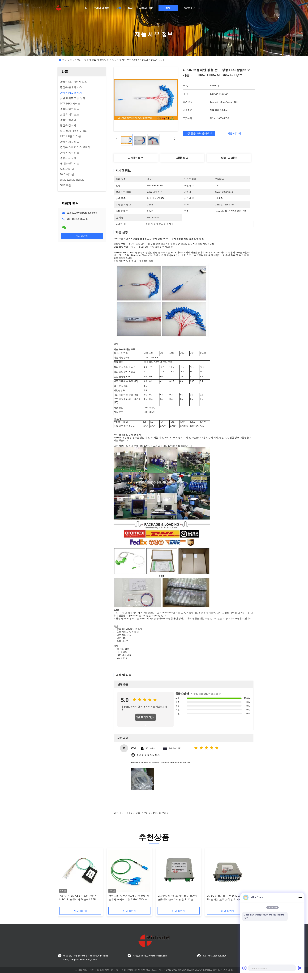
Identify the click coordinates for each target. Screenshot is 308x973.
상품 (118, 8)
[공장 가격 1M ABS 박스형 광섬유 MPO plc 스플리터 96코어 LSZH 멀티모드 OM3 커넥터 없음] (80, 871)
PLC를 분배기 (161, 813)
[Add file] (244, 967)
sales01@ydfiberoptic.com (82, 212)
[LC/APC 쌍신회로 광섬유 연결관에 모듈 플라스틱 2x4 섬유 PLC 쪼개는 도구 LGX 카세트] (179, 871)
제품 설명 (182, 157)
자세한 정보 (135, 157)
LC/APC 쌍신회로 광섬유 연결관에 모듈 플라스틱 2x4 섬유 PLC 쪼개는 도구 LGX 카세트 (178, 898)
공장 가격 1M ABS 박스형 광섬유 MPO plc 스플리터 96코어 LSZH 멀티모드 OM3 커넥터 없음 (79, 898)
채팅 (168, 8)
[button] (63, 878)
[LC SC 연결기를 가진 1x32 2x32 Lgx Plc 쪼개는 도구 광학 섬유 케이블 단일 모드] (228, 871)
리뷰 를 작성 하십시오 (145, 718)
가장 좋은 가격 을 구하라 (199, 133)
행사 (130, 8)
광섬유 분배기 (143, 813)
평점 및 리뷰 (229, 157)
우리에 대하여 (102, 8)
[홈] (62, 8)
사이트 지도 (81, 970)
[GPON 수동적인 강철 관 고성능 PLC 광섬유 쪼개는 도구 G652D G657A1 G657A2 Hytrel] (146, 99)
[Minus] (300, 897)
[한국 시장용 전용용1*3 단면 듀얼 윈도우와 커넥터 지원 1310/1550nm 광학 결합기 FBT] (129, 871)
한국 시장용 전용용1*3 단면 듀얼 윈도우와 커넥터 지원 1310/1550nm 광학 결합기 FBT (129, 898)
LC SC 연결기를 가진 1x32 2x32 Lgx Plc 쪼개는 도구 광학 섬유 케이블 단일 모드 (227, 898)
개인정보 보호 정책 (99, 970)
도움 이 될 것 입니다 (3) (148, 755)
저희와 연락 (146, 8)
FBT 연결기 (126, 813)
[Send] (300, 967)
